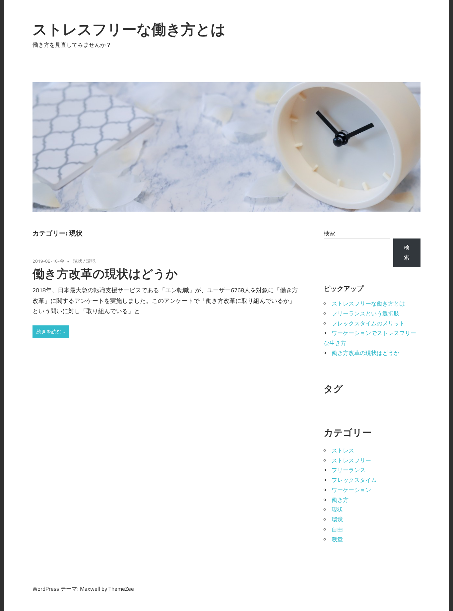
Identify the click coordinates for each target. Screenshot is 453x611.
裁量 (337, 539)
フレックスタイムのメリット (368, 323)
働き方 (340, 500)
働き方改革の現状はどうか (105, 273)
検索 (329, 233)
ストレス (343, 450)
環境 (91, 260)
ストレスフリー (351, 460)
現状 (77, 260)
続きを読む (48, 331)
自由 (337, 529)
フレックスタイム (354, 480)
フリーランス (348, 470)
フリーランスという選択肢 (365, 313)
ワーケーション (351, 490)
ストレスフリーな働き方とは (129, 29)
